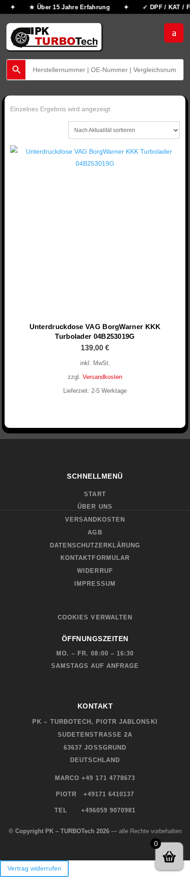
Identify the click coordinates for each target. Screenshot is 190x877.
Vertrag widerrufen (34, 868)
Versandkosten (102, 377)
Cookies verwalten (95, 617)
